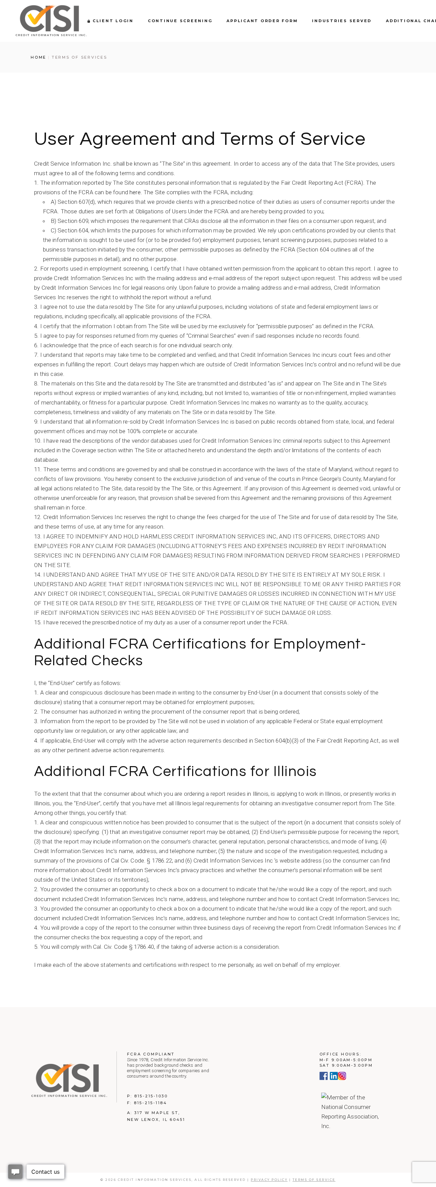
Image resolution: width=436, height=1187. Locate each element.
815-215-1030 (151, 1096)
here (135, 192)
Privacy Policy (269, 1180)
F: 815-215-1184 (147, 1102)
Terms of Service (314, 1180)
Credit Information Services (155, 1180)
